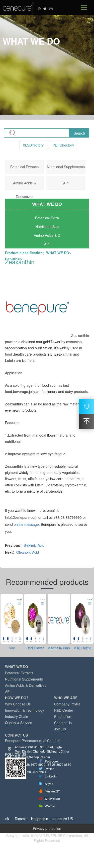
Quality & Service (18, 722)
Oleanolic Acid (27, 552)
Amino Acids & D (47, 235)
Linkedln (51, 776)
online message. (27, 524)
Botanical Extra (47, 217)
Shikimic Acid (34, 545)
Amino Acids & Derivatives (25, 685)
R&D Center (63, 710)
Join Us (60, 728)
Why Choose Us (18, 703)
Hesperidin (39, 818)
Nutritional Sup (47, 226)
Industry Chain (16, 716)
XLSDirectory (33, 145)
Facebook (51, 761)
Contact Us (63, 722)
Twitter (49, 768)
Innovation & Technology (24, 710)
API (66, 182)
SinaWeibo (52, 798)
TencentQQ (52, 791)
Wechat (50, 806)
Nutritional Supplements (66, 166)
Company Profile (67, 703)
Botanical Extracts (24, 166)
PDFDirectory (63, 145)
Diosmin (21, 818)
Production (62, 716)
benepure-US (62, 818)
